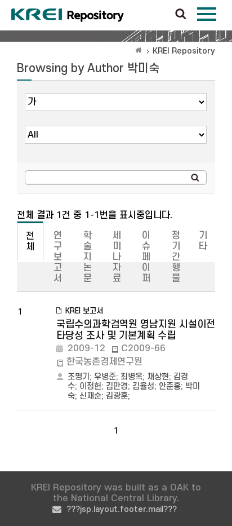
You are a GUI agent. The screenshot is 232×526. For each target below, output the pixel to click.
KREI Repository (184, 51)
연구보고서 (57, 257)
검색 (180, 14)
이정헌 (90, 386)
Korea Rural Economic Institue (67, 15)
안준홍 (170, 386)
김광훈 (117, 396)
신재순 (90, 396)
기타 (203, 241)
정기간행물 (176, 257)
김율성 (143, 386)
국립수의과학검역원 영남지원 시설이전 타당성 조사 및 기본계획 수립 (135, 330)
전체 (30, 241)
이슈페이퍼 (146, 257)
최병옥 (131, 377)
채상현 (158, 377)
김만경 (117, 386)
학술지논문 (87, 257)
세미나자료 (117, 257)
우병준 (105, 377)
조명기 (79, 377)
